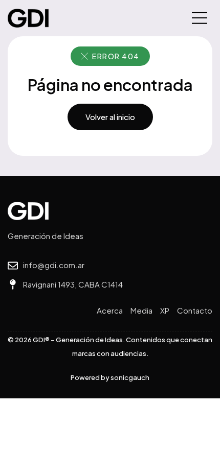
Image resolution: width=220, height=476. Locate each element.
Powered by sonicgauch (110, 377)
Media (141, 310)
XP (164, 310)
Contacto (194, 310)
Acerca (110, 310)
